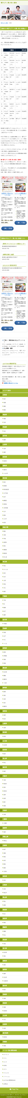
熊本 (5, 989)
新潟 (5, 736)
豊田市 (5, 679)
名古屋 (5, 672)
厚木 (5, 546)
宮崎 (5, 998)
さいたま (6, 569)
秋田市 (5, 461)
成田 (5, 615)
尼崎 (5, 853)
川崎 (5, 535)
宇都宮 (5, 623)
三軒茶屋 (6, 507)
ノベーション (7, 1076)
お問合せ (6, 1084)
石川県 (5, 745)
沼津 (5, 699)
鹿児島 (5, 1037)
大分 (5, 1019)
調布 (5, 515)
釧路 (5, 410)
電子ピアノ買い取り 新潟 (9, 2)
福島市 (5, 469)
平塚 (5, 538)
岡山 (5, 901)
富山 (5, 762)
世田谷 (5, 504)
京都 (5, 814)
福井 (5, 771)
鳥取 (5, 922)
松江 (5, 913)
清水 (5, 702)
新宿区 (5, 485)
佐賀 (5, 1028)
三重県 (5, 823)
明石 (5, 856)
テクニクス (6, 1072)
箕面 (5, 805)
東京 (5, 482)
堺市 (5, 787)
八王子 (5, 518)
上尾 (5, 580)
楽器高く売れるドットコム (7, 194)
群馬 (5, 652)
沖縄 (5, 1045)
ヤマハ (5, 1058)
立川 (5, 511)
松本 (5, 718)
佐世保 (5, 1010)
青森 (5, 418)
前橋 (5, 663)
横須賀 (5, 553)
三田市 (5, 871)
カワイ (5, 1069)
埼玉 (5, 565)
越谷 (5, 591)
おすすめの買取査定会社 (9, 1080)
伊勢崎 (5, 655)
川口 (5, 587)
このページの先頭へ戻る (14, 1089)
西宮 (5, 864)
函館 (5, 406)
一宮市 (5, 683)
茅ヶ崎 (5, 557)
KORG (5, 1065)
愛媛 (5, 931)
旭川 (5, 399)
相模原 (5, 549)
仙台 (5, 431)
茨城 (5, 632)
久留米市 (6, 981)
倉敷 (5, 905)
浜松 (5, 695)
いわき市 (6, 473)
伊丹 (5, 860)
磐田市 (5, 706)
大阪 (5, 780)
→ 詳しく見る (7, 228)
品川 (5, 496)
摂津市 (5, 791)
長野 (5, 715)
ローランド (6, 1054)
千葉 (5, 600)
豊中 (5, 802)
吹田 (5, 798)
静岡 (5, 691)
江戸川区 (6, 493)
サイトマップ (14, 1092)
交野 (5, 794)
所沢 (5, 573)
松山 (5, 935)
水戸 (5, 636)
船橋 (5, 607)
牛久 (5, 639)
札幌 (5, 402)
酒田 (5, 452)
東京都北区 (6, 489)
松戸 (5, 611)
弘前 (5, 422)
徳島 (5, 964)
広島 (5, 889)
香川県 (5, 952)
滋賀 (5, 832)
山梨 (5, 727)
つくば (5, 643)
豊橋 (5, 675)
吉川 (5, 576)
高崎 (5, 659)
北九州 (5, 977)
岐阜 (5, 753)
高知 (5, 943)
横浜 (5, 531)
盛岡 (5, 439)
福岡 (5, 973)
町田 (5, 522)
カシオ (5, 1061)
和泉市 (5, 783)
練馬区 (5, 500)
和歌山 (5, 840)
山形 (5, 448)
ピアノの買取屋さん (21, 194)
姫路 (5, 867)
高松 (5, 956)
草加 (5, 584)
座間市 (5, 542)
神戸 (5, 849)
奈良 (5, 880)
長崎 (5, 1007)
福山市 (5, 892)
